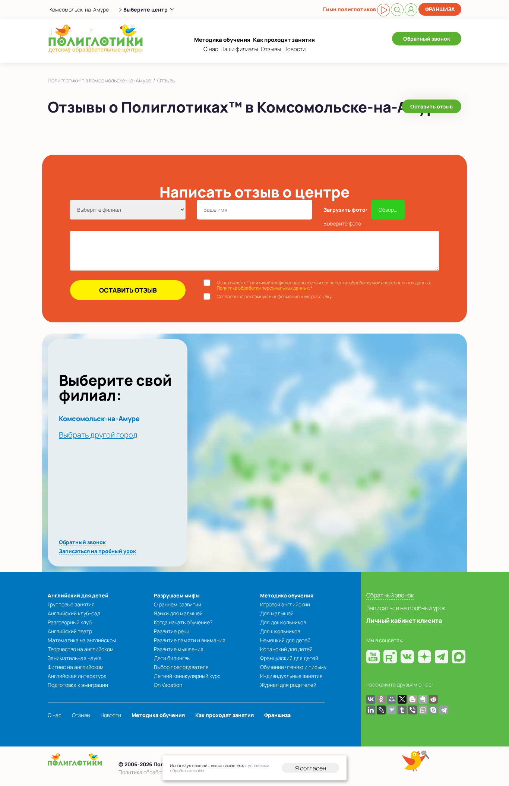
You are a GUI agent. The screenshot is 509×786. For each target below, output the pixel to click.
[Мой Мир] (391, 699)
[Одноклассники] (381, 699)
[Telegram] (443, 709)
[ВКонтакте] (370, 699)
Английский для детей (78, 595)
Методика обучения (222, 40)
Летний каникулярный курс (187, 675)
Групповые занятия (71, 604)
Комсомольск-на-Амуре (79, 9)
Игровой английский (285, 604)
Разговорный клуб (70, 622)
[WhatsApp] (422, 709)
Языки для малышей (178, 613)
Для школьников (280, 631)
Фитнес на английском (76, 666)
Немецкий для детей (285, 640)
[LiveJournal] (381, 709)
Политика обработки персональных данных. (263, 288)
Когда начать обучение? (183, 622)
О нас (210, 49)
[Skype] (433, 709)
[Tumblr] (402, 709)
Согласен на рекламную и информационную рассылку (274, 296)
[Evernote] (422, 699)
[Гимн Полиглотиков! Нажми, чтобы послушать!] (383, 10)
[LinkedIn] (370, 709)
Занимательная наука (75, 658)
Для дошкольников (283, 622)
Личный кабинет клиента (404, 620)
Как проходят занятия (284, 40)
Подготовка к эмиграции (78, 684)
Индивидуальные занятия (291, 675)
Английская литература (77, 675)
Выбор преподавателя (181, 666)
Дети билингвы (172, 658)
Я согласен (310, 768)
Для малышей (277, 613)
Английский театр (70, 631)
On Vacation (168, 684)
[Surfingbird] (391, 709)
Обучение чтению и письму (293, 666)
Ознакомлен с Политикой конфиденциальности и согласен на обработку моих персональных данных (324, 285)
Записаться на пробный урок (97, 551)
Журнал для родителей (288, 684)
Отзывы (271, 49)
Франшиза (440, 9)
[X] (402, 699)
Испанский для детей (286, 649)
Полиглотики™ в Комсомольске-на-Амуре (99, 80)
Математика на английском (82, 640)
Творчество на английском (81, 649)
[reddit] (433, 699)
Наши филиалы (239, 49)
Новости (295, 49)
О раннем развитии (177, 604)
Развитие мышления (178, 649)
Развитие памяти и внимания (189, 640)
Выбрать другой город (98, 435)
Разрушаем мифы (177, 595)
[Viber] (412, 709)
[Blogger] (412, 699)
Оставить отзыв (431, 106)
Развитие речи (171, 631)
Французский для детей (289, 658)
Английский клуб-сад (74, 613)
